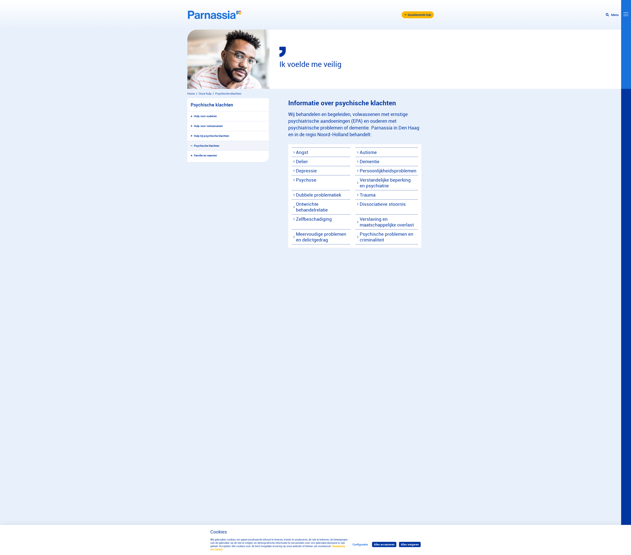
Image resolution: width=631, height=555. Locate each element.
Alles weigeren (410, 544)
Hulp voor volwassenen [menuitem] (208, 126)
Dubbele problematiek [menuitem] (318, 195)
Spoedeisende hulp (419, 15)
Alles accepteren (384, 544)
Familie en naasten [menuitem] (205, 155)
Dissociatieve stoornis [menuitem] (383, 204)
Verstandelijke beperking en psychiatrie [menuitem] (385, 183)
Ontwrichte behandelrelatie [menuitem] (312, 207)
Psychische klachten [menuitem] (206, 146)
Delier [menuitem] (302, 161)
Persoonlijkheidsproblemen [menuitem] (388, 170)
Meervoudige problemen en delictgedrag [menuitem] (321, 237)
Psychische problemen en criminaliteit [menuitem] (386, 237)
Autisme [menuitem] (368, 152)
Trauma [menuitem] (367, 195)
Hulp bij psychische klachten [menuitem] (211, 136)
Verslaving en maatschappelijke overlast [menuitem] (387, 222)
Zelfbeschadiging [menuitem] (314, 219)
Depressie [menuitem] (306, 170)
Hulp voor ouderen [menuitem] (205, 116)
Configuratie (360, 544)
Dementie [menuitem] (369, 161)
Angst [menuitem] (302, 152)
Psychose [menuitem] (306, 180)
